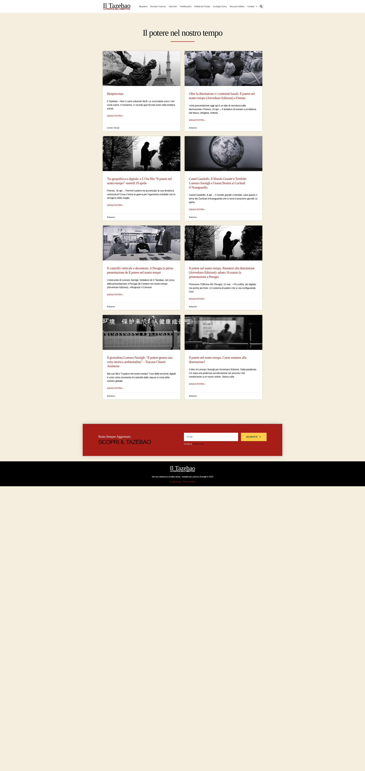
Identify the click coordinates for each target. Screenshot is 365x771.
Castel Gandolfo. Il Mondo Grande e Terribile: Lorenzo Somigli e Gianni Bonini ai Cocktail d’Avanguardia (218, 183)
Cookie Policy (176, 481)
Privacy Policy (198, 444)
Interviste (173, 6)
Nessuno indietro (237, 6)
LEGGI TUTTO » (115, 115)
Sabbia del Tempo (202, 6)
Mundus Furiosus (158, 6)
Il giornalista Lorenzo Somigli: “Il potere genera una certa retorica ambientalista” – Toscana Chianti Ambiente (139, 362)
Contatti (250, 6)
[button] (261, 6)
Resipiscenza (115, 94)
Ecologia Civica (220, 6)
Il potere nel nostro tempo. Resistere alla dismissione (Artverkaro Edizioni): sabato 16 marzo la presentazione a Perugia (222, 272)
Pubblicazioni (185, 6)
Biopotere (143, 6)
